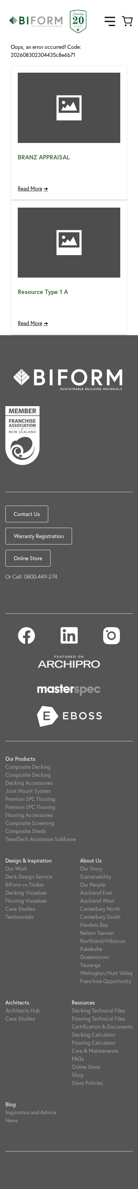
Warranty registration (39, 535)
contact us (27, 513)
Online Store (28, 558)
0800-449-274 (40, 576)
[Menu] (110, 21)
